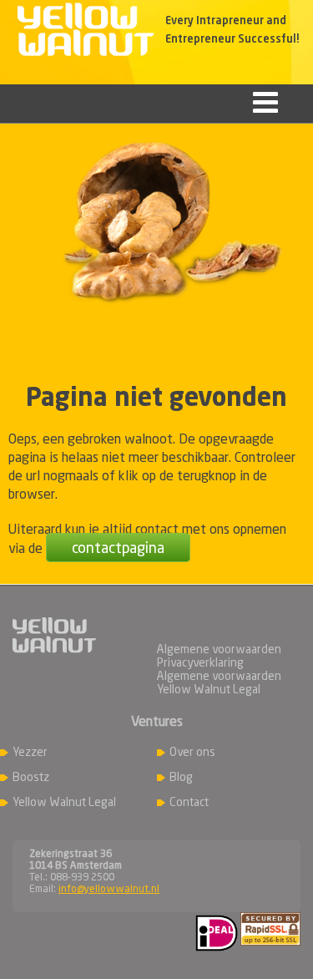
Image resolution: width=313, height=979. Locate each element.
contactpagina (118, 548)
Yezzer (30, 752)
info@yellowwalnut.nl (108, 890)
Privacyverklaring (200, 663)
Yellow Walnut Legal (64, 803)
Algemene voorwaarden (219, 650)
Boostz (31, 778)
